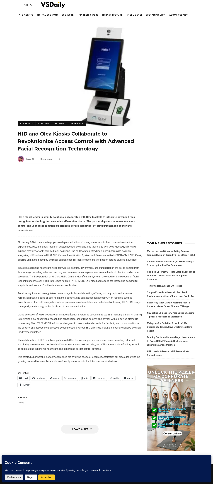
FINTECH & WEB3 (88, 15)
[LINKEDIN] (180, 5)
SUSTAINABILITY (155, 15)
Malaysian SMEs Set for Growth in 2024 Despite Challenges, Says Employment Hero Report (169, 327)
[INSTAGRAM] (176, 5)
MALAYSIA (59, 124)
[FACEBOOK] (172, 5)
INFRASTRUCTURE (112, 15)
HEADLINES (43, 124)
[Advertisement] (80, 192)
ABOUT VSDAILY (178, 15)
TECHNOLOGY (76, 124)
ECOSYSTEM (69, 15)
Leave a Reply (81, 429)
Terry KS (30, 159)
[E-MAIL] (185, 5)
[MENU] (19, 5)
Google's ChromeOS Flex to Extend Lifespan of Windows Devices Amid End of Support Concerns (171, 276)
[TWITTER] (167, 5)
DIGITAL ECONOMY (47, 15)
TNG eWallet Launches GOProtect (164, 286)
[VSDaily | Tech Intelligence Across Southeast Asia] (53, 5)
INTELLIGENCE (134, 15)
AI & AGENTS (26, 15)
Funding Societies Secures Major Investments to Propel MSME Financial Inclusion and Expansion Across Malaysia (171, 341)
